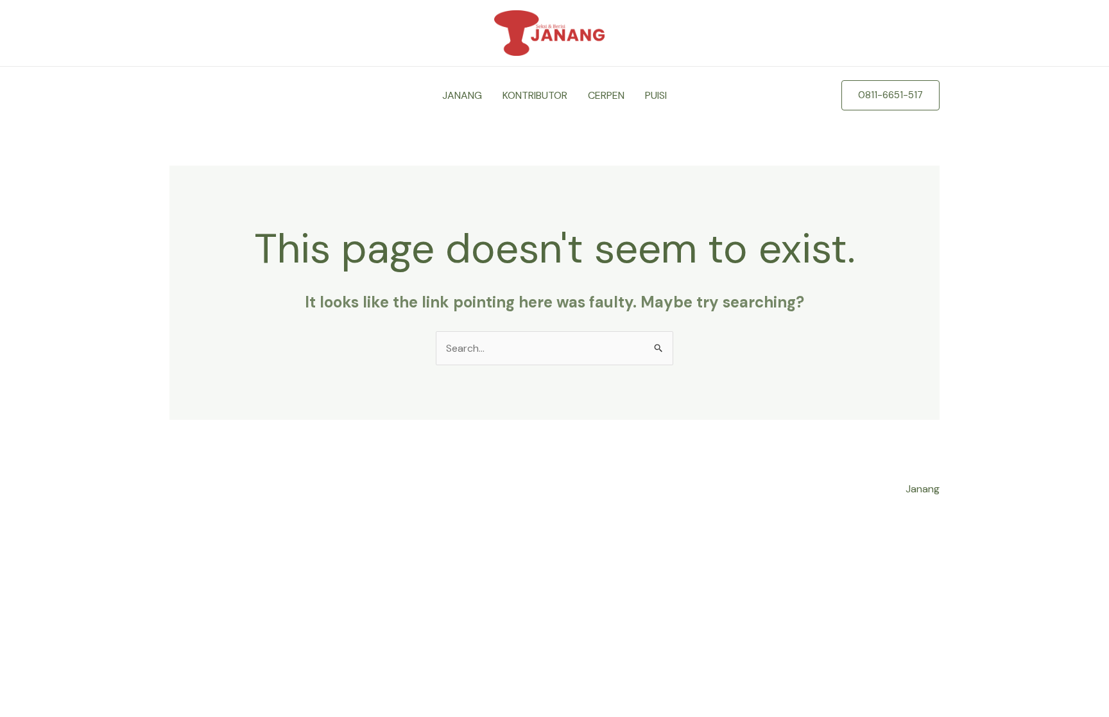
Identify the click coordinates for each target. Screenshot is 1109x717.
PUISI (656, 95)
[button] (890, 95)
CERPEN (606, 95)
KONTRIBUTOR (535, 95)
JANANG (462, 95)
